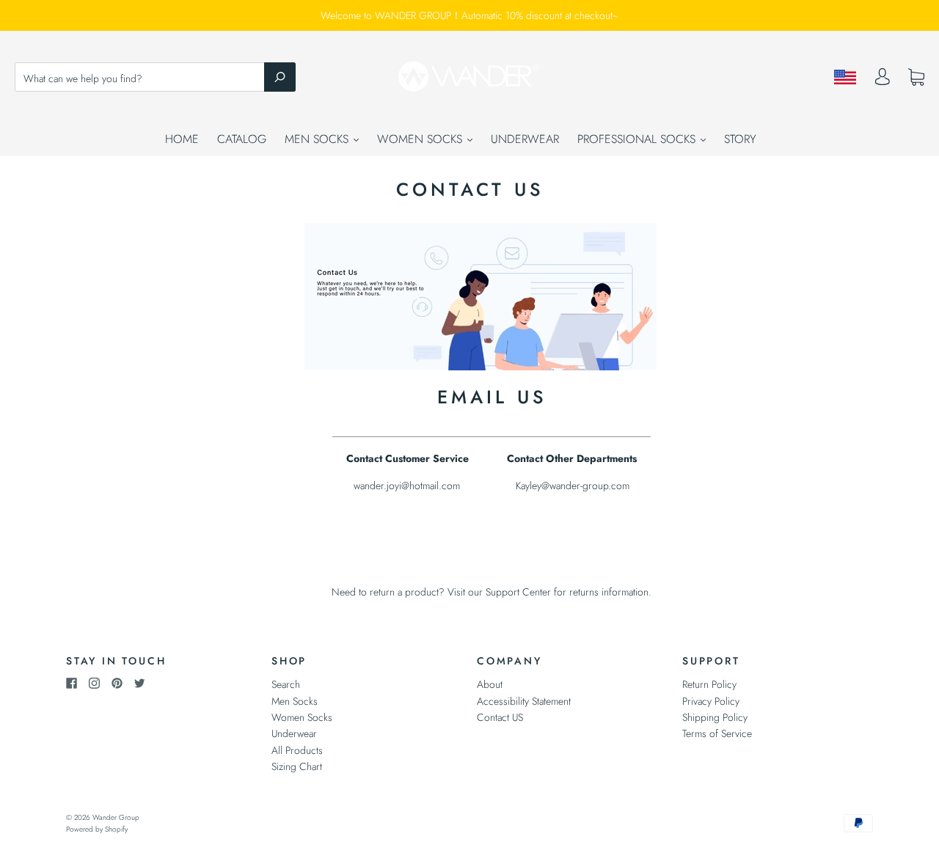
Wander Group (115, 817)
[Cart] (916, 77)
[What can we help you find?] (155, 78)
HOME (182, 139)
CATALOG (241, 139)
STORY (740, 139)
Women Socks (301, 717)
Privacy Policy (710, 701)
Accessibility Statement (524, 701)
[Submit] (280, 77)
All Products (297, 750)
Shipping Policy (715, 717)
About (490, 684)
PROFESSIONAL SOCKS (638, 139)
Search (285, 684)
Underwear (294, 733)
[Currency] (845, 77)
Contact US (500, 717)
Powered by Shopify (97, 829)
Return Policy (709, 684)
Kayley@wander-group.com (572, 485)
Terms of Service (717, 733)
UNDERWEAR (525, 139)
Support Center (518, 592)
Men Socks (294, 701)
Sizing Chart (296, 766)
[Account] (882, 81)
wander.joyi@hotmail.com (407, 485)
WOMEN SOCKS (421, 139)
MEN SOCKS (318, 139)
